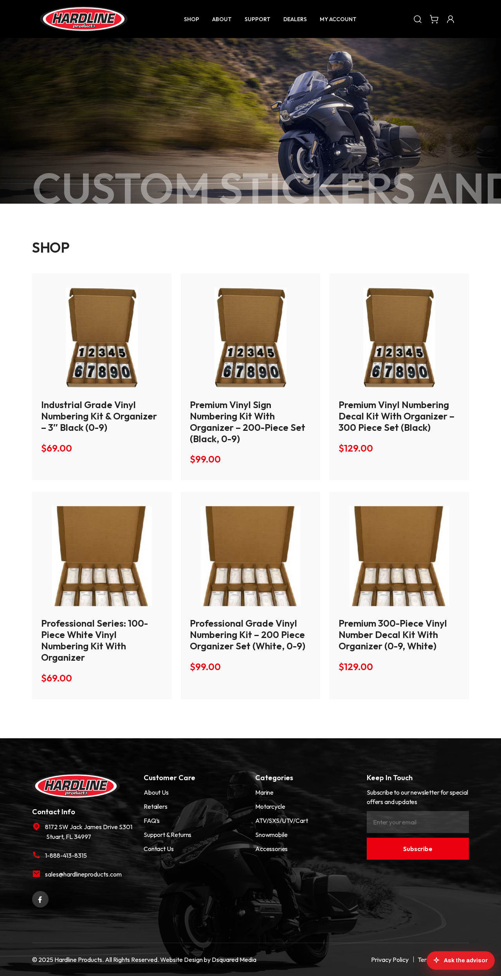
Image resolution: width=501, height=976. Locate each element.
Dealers (295, 19)
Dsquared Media (234, 959)
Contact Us (158, 849)
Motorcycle (270, 806)
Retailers (156, 806)
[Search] (417, 19)
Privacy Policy (390, 959)
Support (257, 19)
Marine (264, 792)
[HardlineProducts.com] (84, 19)
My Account (338, 19)
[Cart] (434, 19)
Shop (191, 19)
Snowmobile (271, 835)
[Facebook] (40, 898)
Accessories (271, 849)
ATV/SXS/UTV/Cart (281, 820)
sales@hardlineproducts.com (83, 874)
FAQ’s (152, 820)
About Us (156, 792)
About (222, 19)
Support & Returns (167, 835)
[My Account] (450, 19)
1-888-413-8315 (66, 855)
